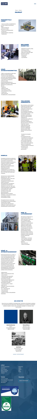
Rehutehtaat (3, 382)
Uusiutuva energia (4, 378)
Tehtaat (19, 369)
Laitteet (2, 365)
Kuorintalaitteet (4, 369)
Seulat (19, 371)
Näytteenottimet (4, 371)
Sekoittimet (20, 366)
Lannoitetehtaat (4, 381)
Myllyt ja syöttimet (4, 370)
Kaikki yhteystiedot (18, 354)
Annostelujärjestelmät (5, 366)
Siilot (19, 370)
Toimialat (3, 377)
